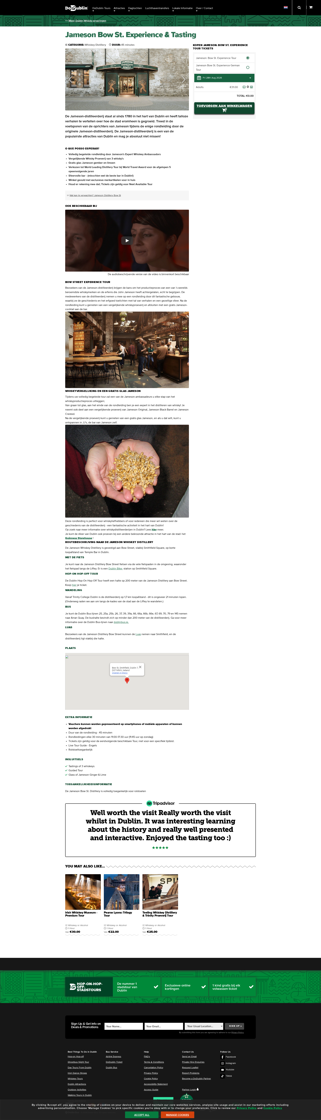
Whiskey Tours (75, 1078)
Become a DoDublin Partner (196, 1078)
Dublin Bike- (116, 568)
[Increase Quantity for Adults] (251, 87)
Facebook (231, 1057)
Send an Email (189, 1056)
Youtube (230, 1069)
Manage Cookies (177, 1115)
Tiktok (229, 1076)
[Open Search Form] (299, 7)
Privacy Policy (151, 1073)
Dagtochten (135, 8)
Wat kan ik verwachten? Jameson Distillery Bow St (95, 195)
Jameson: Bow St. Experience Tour (216, 58)
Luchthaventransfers (157, 8)
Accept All (141, 1115)
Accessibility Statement (156, 1084)
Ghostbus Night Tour (78, 1062)
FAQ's (147, 1056)
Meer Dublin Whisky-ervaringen (87, 20)
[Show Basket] (313, 7)
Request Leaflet (190, 1067)
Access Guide (151, 1090)
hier (74, 585)
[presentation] (83, 906)
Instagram (231, 1063)
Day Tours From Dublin (79, 1067)
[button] (71, 80)
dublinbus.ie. (121, 622)
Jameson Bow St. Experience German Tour (218, 67)
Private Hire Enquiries (193, 1062)
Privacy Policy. (237, 1033)
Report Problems (190, 1073)
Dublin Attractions (77, 1084)
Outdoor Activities (77, 1090)
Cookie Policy (151, 1078)
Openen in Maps (120, 673)
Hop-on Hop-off (76, 1056)
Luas (138, 634)
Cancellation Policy (153, 1067)
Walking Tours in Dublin (80, 1095)
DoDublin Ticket (114, 1062)
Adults (199, 87)
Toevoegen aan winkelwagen (224, 106)
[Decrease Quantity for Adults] (244, 87)
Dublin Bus (111, 1067)
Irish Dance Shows (77, 1073)
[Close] (140, 667)
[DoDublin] (76, 3)
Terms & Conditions (154, 1062)
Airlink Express (113, 1056)
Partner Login (189, 1090)
